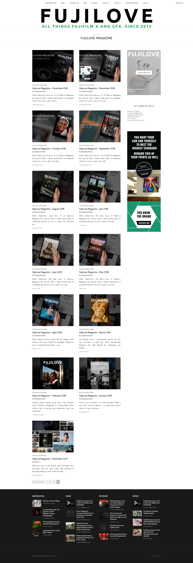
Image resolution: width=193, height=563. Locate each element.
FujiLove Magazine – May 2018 (94, 272)
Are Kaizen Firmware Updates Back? (150, 512)
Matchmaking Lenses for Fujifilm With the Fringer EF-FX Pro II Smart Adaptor (117, 504)
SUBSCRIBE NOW (50, 3)
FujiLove (37, 462)
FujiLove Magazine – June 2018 (47, 272)
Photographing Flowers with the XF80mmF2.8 (51, 523)
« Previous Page (38, 482)
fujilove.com (156, 556)
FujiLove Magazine (39, 85)
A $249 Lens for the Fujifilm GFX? (117, 526)
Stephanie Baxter (40, 91)
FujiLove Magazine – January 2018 (95, 395)
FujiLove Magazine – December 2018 (50, 88)
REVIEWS (95, 3)
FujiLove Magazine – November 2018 (97, 88)
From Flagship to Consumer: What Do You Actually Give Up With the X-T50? (85, 514)
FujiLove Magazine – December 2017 (49, 458)
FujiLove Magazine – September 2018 (97, 148)
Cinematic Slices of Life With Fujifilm (51, 531)
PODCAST (106, 3)
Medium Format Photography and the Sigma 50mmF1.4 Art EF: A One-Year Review (84, 526)
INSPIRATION (74, 3)
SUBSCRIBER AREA (132, 3)
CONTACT (117, 3)
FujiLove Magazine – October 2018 (49, 148)
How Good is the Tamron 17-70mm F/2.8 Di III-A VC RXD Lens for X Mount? (118, 516)
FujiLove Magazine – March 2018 (95, 332)
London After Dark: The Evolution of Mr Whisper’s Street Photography (51, 513)
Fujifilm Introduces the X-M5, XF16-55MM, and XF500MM (84, 503)
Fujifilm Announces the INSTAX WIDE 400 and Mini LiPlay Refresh (151, 522)
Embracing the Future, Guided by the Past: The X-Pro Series (85, 538)
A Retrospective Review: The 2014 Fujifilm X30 (118, 535)
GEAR (85, 3)
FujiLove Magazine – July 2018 (93, 209)
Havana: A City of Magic (51, 501)
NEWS (63, 3)
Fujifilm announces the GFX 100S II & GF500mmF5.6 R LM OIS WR (151, 533)
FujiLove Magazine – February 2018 (49, 395)
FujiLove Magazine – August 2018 (48, 209)
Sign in (145, 3)
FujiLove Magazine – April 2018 (47, 332)
